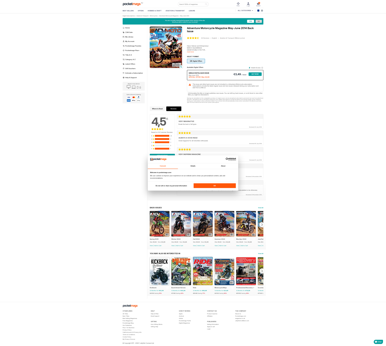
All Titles (125, 314)
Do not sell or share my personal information (171, 186)
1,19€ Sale (129, 32)
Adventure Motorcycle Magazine (168, 16)
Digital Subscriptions (129, 16)
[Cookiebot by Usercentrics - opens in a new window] (227, 159)
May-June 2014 (184, 16)
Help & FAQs (155, 314)
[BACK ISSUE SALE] (159, 236)
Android (181, 316)
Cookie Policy (127, 337)
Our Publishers (127, 325)
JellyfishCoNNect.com (242, 320)
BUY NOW (255, 74)
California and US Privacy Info (132, 332)
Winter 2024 (175, 239)
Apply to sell (211, 326)
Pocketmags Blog (128, 323)
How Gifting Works (156, 324)
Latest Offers (130, 64)
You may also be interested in (165, 253)
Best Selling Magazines (130, 318)
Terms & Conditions (129, 334)
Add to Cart (157, 245)
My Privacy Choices (129, 339)
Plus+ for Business (128, 327)
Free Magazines (128, 320)
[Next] (261, 224)
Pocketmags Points (185, 320)
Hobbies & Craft (155, 11)
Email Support (155, 316)
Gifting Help (154, 326)
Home (127, 28)
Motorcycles (153, 16)
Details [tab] (193, 166)
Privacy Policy (127, 330)
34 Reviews (205, 38)
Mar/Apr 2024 (241, 239)
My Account (129, 41)
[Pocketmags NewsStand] (133, 4)
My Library (129, 37)
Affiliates (210, 316)
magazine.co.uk (240, 318)
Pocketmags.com (240, 316)
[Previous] (151, 224)
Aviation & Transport (175, 11)
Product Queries (212, 314)
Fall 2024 (196, 239)
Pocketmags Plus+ (132, 50)
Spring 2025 (154, 239)
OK (215, 186)
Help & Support (131, 78)
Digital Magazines (184, 323)
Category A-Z (130, 59)
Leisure (192, 11)
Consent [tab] (163, 166)
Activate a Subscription (134, 73)
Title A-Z (128, 55)
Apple (181, 314)
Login (208, 329)
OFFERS (141, 11)
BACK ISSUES (156, 208)
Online (181, 318)
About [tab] (223, 166)
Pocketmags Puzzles (133, 46)
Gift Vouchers (130, 68)
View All (260, 207)
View (151, 245)
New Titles (126, 316)
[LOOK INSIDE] (166, 67)
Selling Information (213, 324)
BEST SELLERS (128, 11)
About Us (238, 314)
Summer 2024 (220, 239)
